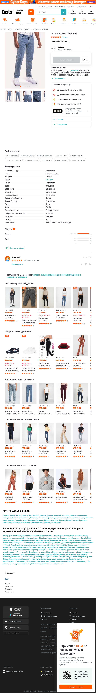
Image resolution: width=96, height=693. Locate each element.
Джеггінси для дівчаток (12, 522)
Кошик (91, 13)
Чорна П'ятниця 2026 (14, 671)
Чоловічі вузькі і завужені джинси (48, 275)
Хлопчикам (9, 592)
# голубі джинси (61, 160)
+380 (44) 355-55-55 (48, 636)
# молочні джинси (27, 155)
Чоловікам (9, 586)
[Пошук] (63, 12)
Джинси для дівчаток (20, 518)
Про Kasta (73, 613)
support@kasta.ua (47, 649)
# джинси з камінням (14, 160)
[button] (85, 59)
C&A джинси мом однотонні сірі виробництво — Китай (31, 550)
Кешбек (72, 623)
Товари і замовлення (78, 616)
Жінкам (7, 583)
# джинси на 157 (76, 155)
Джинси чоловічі (54, 515)
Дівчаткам (8, 589)
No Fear (74, 71)
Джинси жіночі (9, 515)
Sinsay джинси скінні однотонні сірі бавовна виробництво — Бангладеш (33, 536)
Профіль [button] (72, 13)
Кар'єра (43, 619)
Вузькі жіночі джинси (37, 515)
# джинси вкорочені (44, 155)
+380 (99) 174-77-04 (48, 646)
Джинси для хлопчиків (57, 518)
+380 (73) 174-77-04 (48, 643)
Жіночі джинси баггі (38, 518)
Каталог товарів (14, 633)
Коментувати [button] (17, 264)
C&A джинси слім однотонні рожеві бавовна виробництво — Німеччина (56, 561)
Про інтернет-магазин (49, 616)
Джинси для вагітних (52, 522)
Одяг (7, 579)
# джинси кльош (61, 155)
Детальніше (60, 78)
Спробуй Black (14, 628)
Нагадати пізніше (76, 687)
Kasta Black (74, 619)
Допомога (80, 6)
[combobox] (49, 12)
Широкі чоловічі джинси (76, 520)
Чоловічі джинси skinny (33, 522)
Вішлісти (82, 13)
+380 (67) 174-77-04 (48, 639)
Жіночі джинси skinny (76, 518)
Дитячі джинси (22, 515)
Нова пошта (48, 675)
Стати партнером (45, 6)
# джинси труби (12, 155)
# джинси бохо (46, 160)
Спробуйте (19, 10)
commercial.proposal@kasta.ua (53, 653)
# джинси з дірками (77, 160)
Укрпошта (48, 671)
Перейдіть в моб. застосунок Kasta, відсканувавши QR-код (81, 675)
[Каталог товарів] (31, 12)
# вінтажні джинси (31, 160)
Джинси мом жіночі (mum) (54, 520)
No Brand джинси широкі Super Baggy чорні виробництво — (51, 552)
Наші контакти (46, 613)
